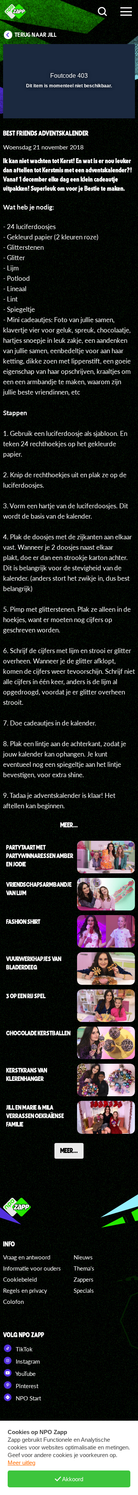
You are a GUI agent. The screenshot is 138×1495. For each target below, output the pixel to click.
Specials (84, 1290)
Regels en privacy (25, 1290)
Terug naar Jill (36, 34)
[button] (109, 54)
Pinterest (26, 1385)
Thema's (84, 1268)
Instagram (27, 1361)
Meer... (69, 1150)
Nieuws (83, 1257)
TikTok (23, 1349)
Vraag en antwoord (26, 1257)
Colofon (13, 1301)
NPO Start (27, 1398)
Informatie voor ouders (32, 1268)
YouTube (25, 1373)
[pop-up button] (94, 54)
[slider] (68, 108)
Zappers (84, 1279)
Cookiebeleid (20, 1279)
